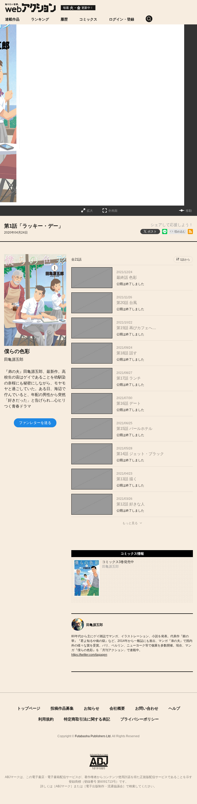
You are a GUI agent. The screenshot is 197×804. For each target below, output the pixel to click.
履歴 (64, 19)
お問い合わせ (146, 708)
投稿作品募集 (62, 708)
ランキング (40, 19)
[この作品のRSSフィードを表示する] (190, 231)
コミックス (88, 19)
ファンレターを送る (35, 423)
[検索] (155, 18)
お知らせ (91, 708)
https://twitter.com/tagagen (89, 655)
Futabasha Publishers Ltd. (93, 736)
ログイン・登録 (121, 19)
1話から (185, 259)
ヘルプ (174, 708)
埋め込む (179, 231)
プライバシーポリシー (139, 719)
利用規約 (46, 719)
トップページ (28, 708)
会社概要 (117, 708)
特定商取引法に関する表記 (87, 719)
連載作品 (12, 19)
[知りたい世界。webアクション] (30, 9)
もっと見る (130, 523)
